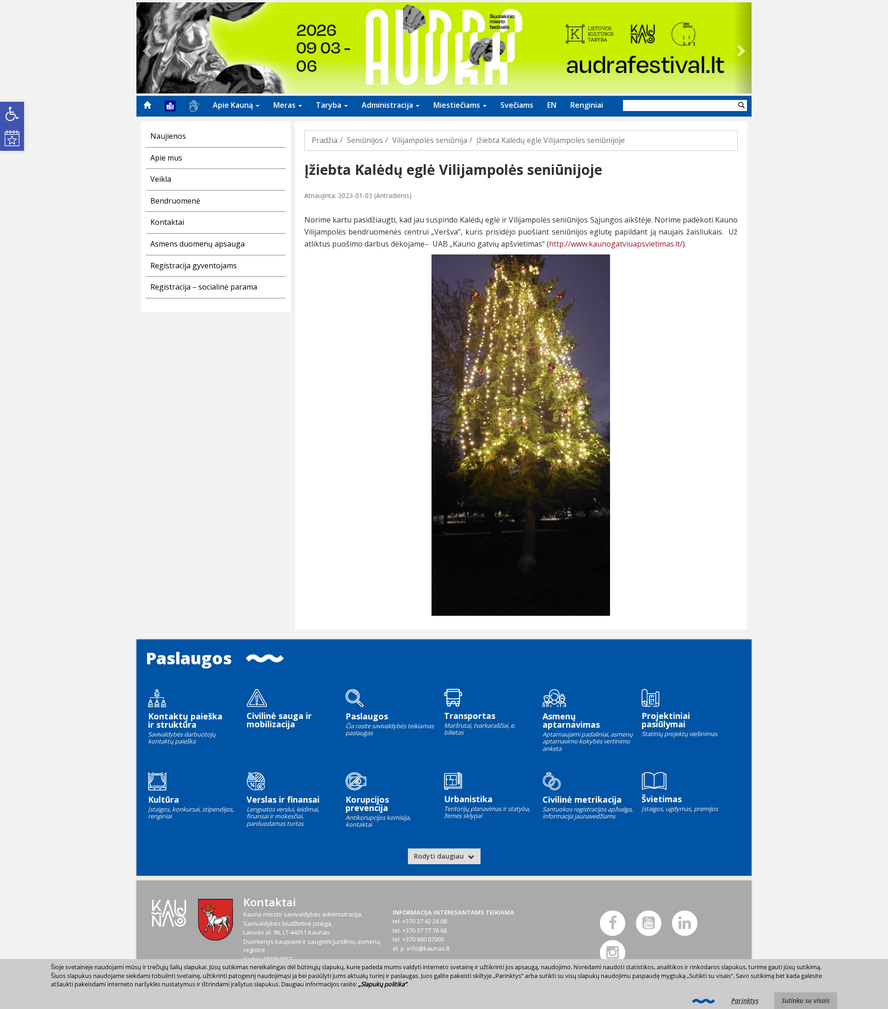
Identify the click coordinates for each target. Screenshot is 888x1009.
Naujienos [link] (168, 136)
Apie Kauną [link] (234, 105)
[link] (12, 114)
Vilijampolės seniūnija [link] (429, 140)
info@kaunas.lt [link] (428, 948)
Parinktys (744, 1000)
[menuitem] (147, 105)
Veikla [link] (160, 179)
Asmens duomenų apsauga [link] (197, 244)
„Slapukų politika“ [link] (382, 984)
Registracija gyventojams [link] (193, 265)
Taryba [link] (329, 105)
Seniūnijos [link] (365, 140)
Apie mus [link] (166, 158)
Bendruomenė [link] (175, 201)
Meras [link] (285, 105)
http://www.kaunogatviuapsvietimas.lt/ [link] (616, 244)
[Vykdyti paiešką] (741, 105)
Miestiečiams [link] (457, 105)
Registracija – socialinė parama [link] (203, 287)
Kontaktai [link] (167, 222)
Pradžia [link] (325, 140)
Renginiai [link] (586, 105)
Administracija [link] (388, 105)
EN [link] (551, 105)
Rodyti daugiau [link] (440, 856)
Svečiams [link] (516, 105)
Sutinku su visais (806, 1000)
